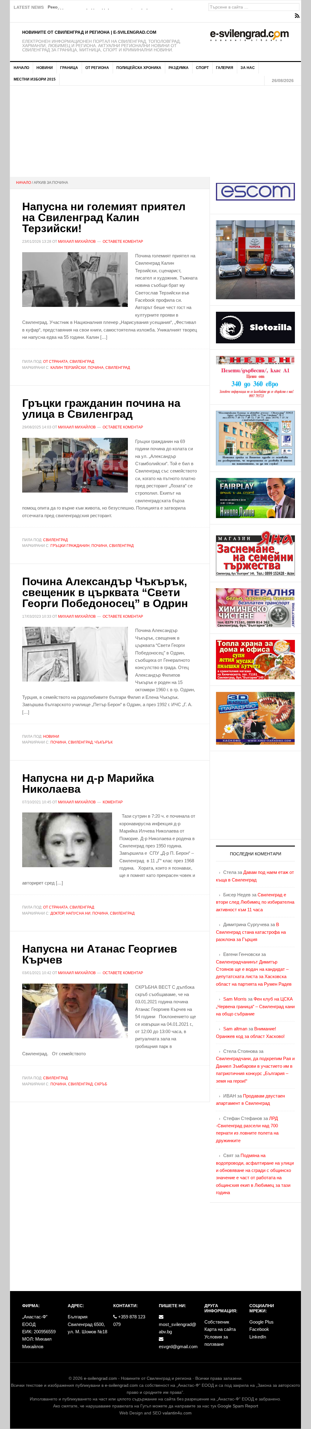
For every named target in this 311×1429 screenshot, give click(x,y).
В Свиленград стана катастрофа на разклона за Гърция (251, 932)
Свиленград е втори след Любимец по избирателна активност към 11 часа (255, 902)
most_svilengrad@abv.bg (177, 1328)
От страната (55, 361)
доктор (57, 913)
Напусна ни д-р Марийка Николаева (88, 783)
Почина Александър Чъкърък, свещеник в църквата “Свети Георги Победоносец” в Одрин (105, 592)
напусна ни (78, 913)
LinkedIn (257, 1336)
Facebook (259, 1329)
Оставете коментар (123, 241)
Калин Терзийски (68, 368)
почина (96, 368)
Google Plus (261, 1321)
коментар (113, 802)
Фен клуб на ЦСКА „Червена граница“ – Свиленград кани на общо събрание (255, 1006)
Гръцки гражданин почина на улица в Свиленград (101, 408)
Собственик (216, 1321)
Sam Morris (235, 998)
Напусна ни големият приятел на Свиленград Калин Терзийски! (104, 217)
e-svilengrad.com (100, 1378)
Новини (51, 736)
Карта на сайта (220, 1329)
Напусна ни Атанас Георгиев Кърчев (99, 954)
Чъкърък (103, 742)
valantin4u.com (177, 1412)
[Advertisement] (155, 131)
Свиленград (82, 361)
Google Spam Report (237, 1405)
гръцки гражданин (70, 546)
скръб (100, 1084)
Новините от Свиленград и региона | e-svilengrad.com (89, 32)
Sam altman (235, 1028)
